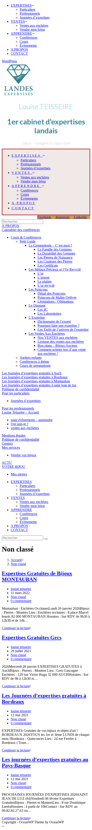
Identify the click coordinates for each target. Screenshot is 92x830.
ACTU (7, 463)
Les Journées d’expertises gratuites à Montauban (36, 381)
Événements (28, 45)
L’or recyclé (46, 285)
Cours (24, 41)
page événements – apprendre (31, 420)
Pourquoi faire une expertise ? (58, 325)
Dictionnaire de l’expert (54, 321)
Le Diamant (37, 305)
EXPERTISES (21, 5)
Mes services (11, 447)
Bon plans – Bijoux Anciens (57, 345)
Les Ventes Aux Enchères (47, 333)
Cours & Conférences (26, 237)
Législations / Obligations (55, 301)
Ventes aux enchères (34, 25)
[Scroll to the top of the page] (3, 826)
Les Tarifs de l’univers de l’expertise (63, 329)
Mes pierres (19, 474)
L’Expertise (37, 317)
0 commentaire (21, 601)
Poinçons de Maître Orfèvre (57, 297)
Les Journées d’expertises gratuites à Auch (31, 373)
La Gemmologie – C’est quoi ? (50, 245)
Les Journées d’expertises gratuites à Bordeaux (35, 377)
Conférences (28, 37)
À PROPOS (10, 226)
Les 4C (43, 309)
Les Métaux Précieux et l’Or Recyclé (55, 269)
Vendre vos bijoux (23, 455)
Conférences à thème (34, 361)
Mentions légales (13, 435)
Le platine (45, 281)
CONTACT (19, 53)
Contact (7, 443)
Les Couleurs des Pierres (55, 261)
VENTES (18, 21)
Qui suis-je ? (19, 424)
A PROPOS (19, 49)
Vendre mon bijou (32, 29)
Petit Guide (28, 241)
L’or (41, 273)
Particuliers (27, 9)
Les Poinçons (38, 289)
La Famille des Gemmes (55, 249)
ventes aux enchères (25, 428)
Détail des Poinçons (51, 293)
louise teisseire (21, 589)
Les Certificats (48, 265)
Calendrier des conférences (21, 230)
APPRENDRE (21, 33)
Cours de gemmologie (35, 365)
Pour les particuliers (15, 393)
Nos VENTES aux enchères (57, 337)
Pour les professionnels (18, 408)
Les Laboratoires (49, 313)
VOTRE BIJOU (13, 467)
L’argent (43, 277)
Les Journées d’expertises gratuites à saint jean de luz (39, 385)
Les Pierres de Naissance (55, 257)
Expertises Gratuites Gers (31, 637)
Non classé (18, 597)
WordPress (9, 61)
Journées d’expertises (35, 17)
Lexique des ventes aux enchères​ (61, 341)
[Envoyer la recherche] (46, 539)
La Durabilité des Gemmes (56, 253)
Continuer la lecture (16, 628)
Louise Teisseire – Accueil (20, 412)
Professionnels (30, 13)
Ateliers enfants (31, 357)
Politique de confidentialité (20, 389)
